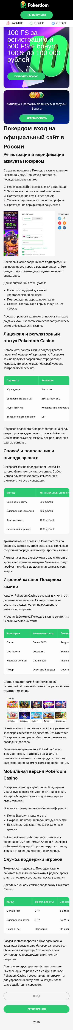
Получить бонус (26, 76)
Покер (39, 23)
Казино (17, 23)
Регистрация (36, 14)
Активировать (36, 118)
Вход (36, 996)
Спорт (61, 23)
